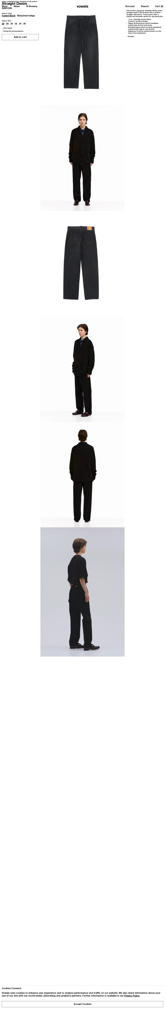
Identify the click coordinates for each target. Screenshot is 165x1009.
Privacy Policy (132, 996)
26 (3, 24)
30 (11, 24)
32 (16, 24)
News (17, 7)
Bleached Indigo (26, 16)
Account (130, 7)
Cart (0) (159, 7)
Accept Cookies (82, 1004)
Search (145, 7)
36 (24, 24)
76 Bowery (31, 7)
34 (20, 24)
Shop (4, 7)
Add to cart (20, 37)
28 (7, 24)
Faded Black (8, 16)
